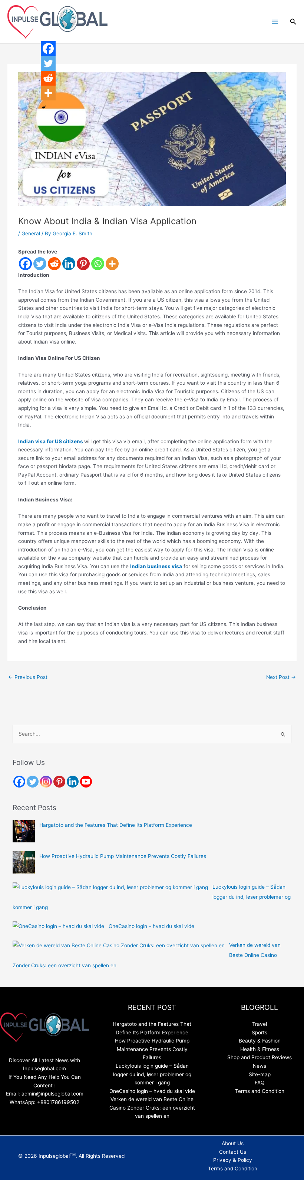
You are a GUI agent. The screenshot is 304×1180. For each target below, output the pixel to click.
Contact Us (232, 1152)
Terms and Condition (259, 1091)
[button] (293, 21)
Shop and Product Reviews (259, 1057)
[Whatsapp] (97, 263)
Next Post (281, 677)
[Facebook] (25, 263)
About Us (233, 1143)
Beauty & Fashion (260, 1041)
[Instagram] (46, 782)
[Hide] (44, 107)
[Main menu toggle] (274, 21)
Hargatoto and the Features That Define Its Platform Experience (115, 825)
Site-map (260, 1074)
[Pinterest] (83, 263)
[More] (112, 263)
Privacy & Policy (232, 1160)
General (31, 233)
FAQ (259, 1082)
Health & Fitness (259, 1049)
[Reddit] (54, 263)
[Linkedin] (68, 263)
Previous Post (27, 677)
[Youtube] (86, 782)
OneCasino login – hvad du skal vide (151, 926)
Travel (259, 1024)
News (259, 1066)
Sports (259, 1032)
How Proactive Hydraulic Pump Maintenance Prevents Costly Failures (122, 856)
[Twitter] (39, 263)
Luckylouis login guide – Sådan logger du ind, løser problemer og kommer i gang (152, 1074)
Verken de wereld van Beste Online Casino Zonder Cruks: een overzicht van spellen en (152, 1107)
